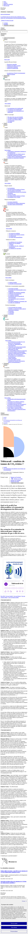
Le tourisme (11, 311)
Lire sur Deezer (17, 596)
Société (5, 315)
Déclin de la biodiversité (12, 68)
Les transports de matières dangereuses (16, 203)
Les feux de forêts (11, 194)
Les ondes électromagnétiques (15, 237)
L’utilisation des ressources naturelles (16, 292)
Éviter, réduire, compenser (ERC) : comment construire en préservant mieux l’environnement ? (16, 409)
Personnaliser (16, 932)
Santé (5, 205)
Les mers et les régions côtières (15, 119)
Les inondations (11, 188)
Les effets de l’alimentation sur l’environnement (15, 345)
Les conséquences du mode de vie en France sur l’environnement (16, 342)
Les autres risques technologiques (15, 204)
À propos (5, 22)
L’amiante (11, 244)
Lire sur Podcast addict (13, 597)
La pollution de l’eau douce (15, 248)
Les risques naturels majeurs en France (16, 195)
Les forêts (10, 122)
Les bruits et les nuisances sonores (16, 234)
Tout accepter (16, 924)
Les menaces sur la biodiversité (15, 109)
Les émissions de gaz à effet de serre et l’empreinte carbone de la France (16, 154)
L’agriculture (11, 312)
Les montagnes (11, 120)
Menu (4, 1)
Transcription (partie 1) (5, 600)
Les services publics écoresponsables (16, 352)
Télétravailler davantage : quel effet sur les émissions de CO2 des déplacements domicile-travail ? (14, 871)
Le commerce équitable (13, 295)
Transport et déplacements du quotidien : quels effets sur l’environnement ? (17, 354)
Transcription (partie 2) (5, 730)
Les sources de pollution (14, 233)
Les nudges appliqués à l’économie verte (17, 301)
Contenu (5, 3)
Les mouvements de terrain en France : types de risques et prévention (16, 190)
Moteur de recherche (8, 4)
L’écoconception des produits (15, 307)
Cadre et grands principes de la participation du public (15, 349)
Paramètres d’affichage (9, 25)
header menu (10, 11)
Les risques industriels (12, 202)
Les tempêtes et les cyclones (13, 197)
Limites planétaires (12, 358)
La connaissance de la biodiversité (15, 108)
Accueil (4, 417)
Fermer (2, 28)
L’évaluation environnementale (14, 406)
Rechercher (3, 11)
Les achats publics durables (14, 359)
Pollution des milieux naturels (13, 65)
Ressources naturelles (12, 64)
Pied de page (6, 5)
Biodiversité (6, 75)
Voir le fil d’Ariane (4, 414)
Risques (5, 159)
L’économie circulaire (13, 288)
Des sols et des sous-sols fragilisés (15, 117)
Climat (5, 123)
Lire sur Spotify (9, 596)
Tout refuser (16, 928)
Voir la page (7, 59)
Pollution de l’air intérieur (14, 243)
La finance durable (12, 282)
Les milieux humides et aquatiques (15, 118)
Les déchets (11, 314)
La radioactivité (12, 236)
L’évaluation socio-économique (14, 403)
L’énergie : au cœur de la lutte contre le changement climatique (17, 309)
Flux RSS (3, 596)
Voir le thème (8, 103)
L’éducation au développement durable (17, 347)
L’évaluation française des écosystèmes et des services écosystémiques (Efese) (16, 405)
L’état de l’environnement (9, 37)
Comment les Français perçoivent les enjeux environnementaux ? (16, 361)
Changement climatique (12, 67)
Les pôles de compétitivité (14, 302)
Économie (6, 249)
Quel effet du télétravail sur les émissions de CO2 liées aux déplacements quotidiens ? (13, 882)
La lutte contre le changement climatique (16, 156)
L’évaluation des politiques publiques (15, 401)
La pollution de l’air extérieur (15, 242)
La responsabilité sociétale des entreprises (17, 350)
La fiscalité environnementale (15, 283)
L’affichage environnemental (14, 293)
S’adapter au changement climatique (15, 157)
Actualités (5, 24)
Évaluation (6, 363)
